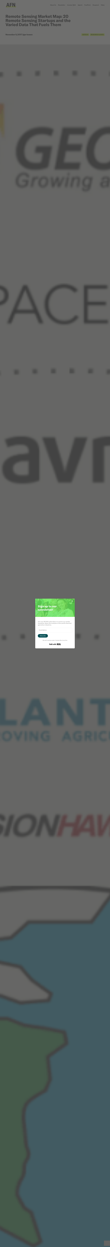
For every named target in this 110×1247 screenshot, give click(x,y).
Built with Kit (55, 644)
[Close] (72, 601)
